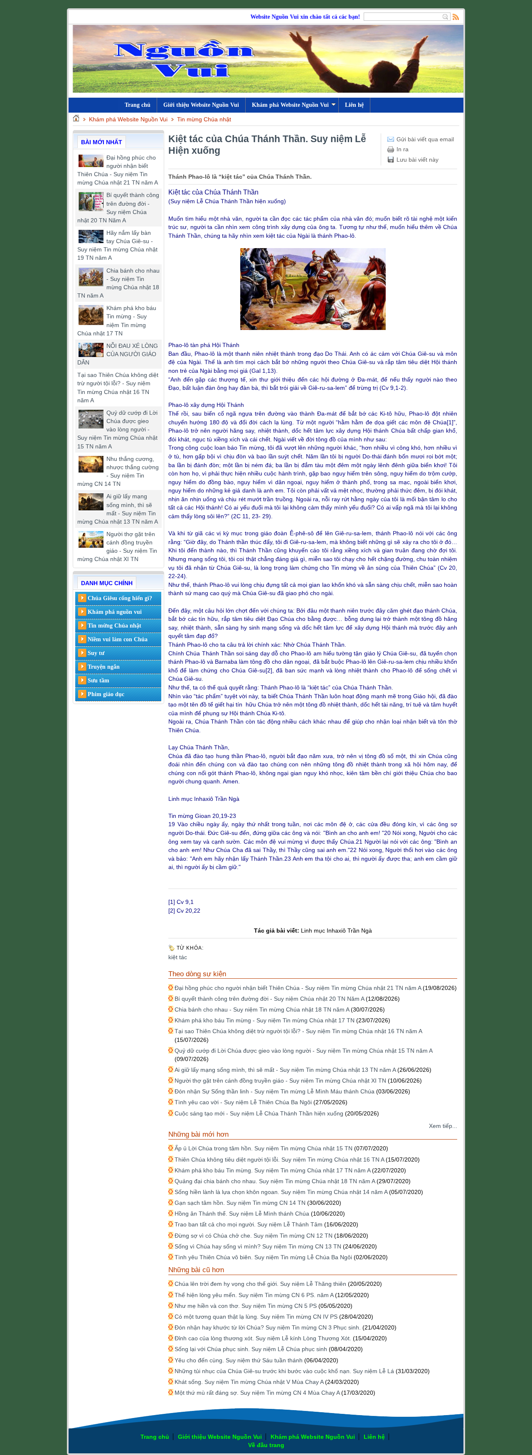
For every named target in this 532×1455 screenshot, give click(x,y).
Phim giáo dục (106, 694)
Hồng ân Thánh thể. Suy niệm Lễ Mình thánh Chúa (242, 1213)
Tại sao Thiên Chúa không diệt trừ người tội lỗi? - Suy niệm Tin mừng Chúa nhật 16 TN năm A (298, 1031)
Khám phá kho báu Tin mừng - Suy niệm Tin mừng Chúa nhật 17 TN (265, 1020)
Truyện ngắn (104, 667)
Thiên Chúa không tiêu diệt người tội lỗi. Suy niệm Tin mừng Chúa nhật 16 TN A (279, 1159)
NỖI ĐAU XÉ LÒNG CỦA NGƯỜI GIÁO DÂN (117, 354)
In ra (403, 149)
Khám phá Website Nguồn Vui (290, 105)
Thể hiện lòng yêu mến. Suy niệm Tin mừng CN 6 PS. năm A (254, 1295)
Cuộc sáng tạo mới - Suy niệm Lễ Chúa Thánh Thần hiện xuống (259, 1113)
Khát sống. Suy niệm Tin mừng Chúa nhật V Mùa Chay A (249, 1382)
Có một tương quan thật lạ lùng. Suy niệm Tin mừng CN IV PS (256, 1316)
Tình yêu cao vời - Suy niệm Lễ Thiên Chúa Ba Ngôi (243, 1102)
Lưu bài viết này (417, 159)
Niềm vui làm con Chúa (118, 639)
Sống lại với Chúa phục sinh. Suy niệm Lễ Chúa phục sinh (251, 1349)
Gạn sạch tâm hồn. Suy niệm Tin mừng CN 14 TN (240, 1202)
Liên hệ (354, 105)
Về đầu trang (266, 1445)
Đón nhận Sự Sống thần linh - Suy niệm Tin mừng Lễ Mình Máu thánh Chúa (274, 1091)
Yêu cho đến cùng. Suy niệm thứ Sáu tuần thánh (239, 1360)
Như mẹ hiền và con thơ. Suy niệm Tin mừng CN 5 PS (246, 1305)
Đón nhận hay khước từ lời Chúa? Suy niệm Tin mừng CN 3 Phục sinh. (268, 1327)
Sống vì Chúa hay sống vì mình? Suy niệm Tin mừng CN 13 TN (258, 1246)
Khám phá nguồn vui (115, 612)
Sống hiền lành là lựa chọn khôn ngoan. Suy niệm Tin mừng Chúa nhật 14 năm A (281, 1192)
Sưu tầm (98, 680)
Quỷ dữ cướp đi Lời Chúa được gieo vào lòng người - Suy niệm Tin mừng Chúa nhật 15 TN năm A (117, 429)
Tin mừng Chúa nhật (204, 119)
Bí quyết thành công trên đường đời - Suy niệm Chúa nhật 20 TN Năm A (269, 998)
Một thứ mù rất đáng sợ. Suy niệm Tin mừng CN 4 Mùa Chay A (257, 1392)
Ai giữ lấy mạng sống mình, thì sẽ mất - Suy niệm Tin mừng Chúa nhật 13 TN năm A (285, 1069)
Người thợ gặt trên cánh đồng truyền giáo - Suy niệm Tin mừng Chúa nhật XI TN (280, 1080)
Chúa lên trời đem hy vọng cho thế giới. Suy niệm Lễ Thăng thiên (260, 1283)
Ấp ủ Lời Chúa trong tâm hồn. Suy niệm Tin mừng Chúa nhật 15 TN (263, 1148)
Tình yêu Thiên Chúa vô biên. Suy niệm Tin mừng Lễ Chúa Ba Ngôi (263, 1257)
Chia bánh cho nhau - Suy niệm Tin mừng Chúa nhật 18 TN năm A (262, 1009)
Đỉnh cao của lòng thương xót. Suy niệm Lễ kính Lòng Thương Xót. (263, 1338)
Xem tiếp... (443, 1126)
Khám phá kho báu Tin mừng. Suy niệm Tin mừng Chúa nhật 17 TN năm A (272, 1170)
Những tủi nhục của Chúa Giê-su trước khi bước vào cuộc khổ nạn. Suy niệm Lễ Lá (284, 1371)
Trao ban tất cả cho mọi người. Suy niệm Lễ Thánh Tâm (249, 1224)
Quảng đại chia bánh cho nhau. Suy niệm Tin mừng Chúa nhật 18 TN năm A (275, 1181)
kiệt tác (177, 957)
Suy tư (96, 653)
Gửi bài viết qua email (425, 139)
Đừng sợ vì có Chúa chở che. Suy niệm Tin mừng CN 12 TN (253, 1235)
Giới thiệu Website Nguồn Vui (201, 105)
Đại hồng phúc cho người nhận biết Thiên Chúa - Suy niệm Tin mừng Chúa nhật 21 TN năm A (298, 988)
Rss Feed (456, 16)
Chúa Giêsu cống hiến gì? (120, 598)
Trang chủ (154, 1436)
